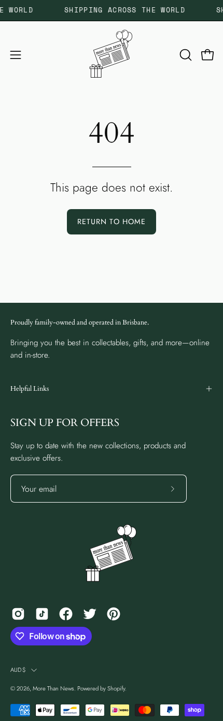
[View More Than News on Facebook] (66, 614)
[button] (184, 55)
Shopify (116, 688)
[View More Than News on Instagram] (18, 614)
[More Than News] (111, 55)
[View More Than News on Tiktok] (42, 614)
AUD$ (18, 670)
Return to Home (111, 221)
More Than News (53, 688)
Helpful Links (29, 388)
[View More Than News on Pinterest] (113, 614)
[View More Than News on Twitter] (89, 614)
